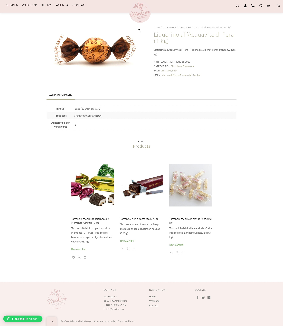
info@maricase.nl (115, 309)
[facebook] (197, 296)
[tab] (77, 93)
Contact (153, 305)
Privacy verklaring (126, 321)
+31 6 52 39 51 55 (116, 304)
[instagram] (203, 296)
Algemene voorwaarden (105, 321)
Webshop (154, 300)
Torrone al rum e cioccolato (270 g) (139, 218)
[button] (139, 31)
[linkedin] (209, 296)
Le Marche (165, 70)
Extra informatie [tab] (60, 94)
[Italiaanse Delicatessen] (140, 11)
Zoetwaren (169, 27)
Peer (174, 70)
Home (157, 27)
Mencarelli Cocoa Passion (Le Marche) (180, 75)
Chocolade (185, 27)
